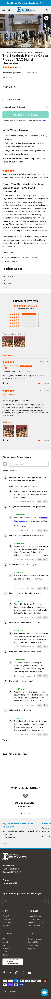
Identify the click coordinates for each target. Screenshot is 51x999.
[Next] (48, 2)
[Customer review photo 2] (22, 431)
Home (4, 52)
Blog (4, 945)
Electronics (7, 922)
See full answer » (20, 526)
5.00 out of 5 (32, 306)
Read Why (46, 836)
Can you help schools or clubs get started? (27, 506)
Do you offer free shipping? (21, 681)
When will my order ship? (20, 710)
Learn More (7, 843)
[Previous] (2, 2)
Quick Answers (34, 939)
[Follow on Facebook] (4, 972)
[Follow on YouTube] (29, 972)
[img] (8, 362)
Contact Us (33, 942)
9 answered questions (11, 72)
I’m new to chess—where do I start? (25, 622)
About (5, 942)
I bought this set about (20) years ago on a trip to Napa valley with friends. (27, 478)
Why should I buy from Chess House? (25, 651)
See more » (35, 487)
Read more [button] (7, 422)
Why (4, 939)
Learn (4, 951)
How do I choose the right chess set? (25, 593)
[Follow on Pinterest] (23, 972)
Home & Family (34, 916)
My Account (33, 945)
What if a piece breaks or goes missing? (26, 535)
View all (6, 740)
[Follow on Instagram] (16, 972)
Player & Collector (36, 922)
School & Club (34, 919)
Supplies (6, 925)
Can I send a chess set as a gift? (23, 564)
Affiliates (6, 948)
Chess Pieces (7, 919)
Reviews (6, 955)
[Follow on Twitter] (10, 972)
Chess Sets (7, 916)
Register (31, 948)
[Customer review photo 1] (8, 431)
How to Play (41, 636)
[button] (8, 67)
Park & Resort (34, 925)
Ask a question (30, 72)
